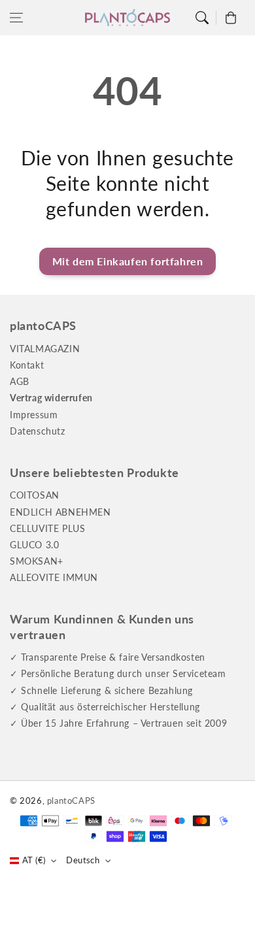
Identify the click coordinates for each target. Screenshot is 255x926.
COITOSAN (35, 495)
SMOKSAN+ (36, 561)
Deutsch (82, 860)
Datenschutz (37, 431)
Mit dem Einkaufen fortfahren (127, 261)
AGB (19, 381)
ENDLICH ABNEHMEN (60, 512)
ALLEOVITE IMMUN (54, 577)
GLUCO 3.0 (34, 544)
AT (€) (33, 860)
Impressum (34, 414)
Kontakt (27, 365)
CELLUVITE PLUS (47, 528)
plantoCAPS (71, 800)
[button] (16, 17)
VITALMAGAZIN (45, 348)
